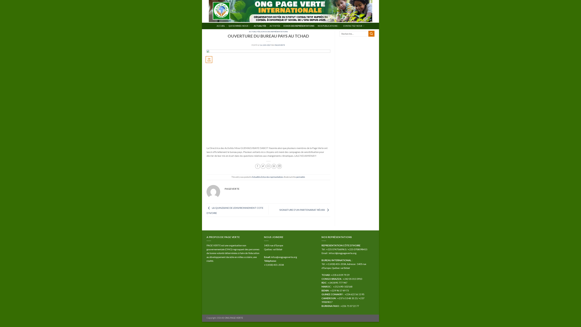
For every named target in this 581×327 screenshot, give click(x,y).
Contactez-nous (352, 26)
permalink (300, 177)
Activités (275, 26)
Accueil (221, 26)
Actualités (260, 26)
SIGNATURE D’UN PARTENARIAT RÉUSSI (302, 209)
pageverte (280, 45)
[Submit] (371, 34)
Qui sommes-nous (238, 26)
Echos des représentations (299, 26)
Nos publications (328, 26)
